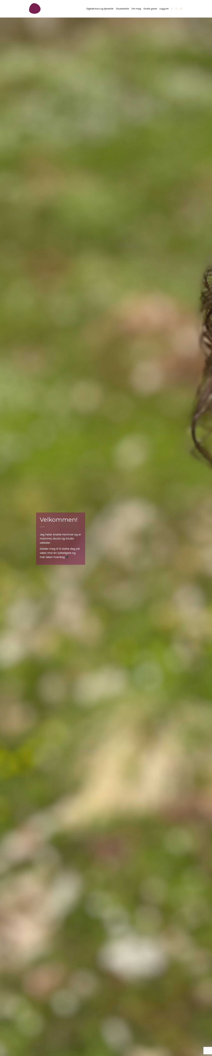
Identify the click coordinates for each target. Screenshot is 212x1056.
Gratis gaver (150, 8)
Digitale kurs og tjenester (100, 8)
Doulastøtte (122, 8)
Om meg (136, 8)
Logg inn (164, 8)
